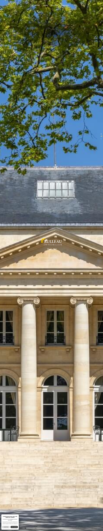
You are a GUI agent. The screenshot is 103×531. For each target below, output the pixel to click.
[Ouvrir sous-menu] (69, 5)
